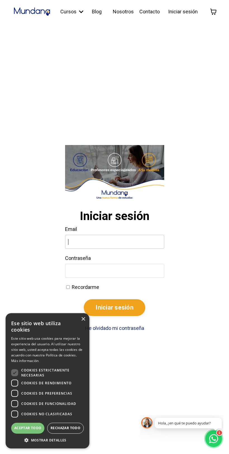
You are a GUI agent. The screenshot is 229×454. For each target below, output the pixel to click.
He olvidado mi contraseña (114, 328)
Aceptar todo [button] (28, 428)
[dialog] (47, 380)
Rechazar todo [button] (65, 428)
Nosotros (123, 12)
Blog (97, 12)
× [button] (83, 319)
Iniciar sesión (183, 12)
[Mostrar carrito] (213, 11)
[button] (47, 440)
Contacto (149, 12)
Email (71, 229)
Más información (25, 360)
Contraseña (78, 258)
